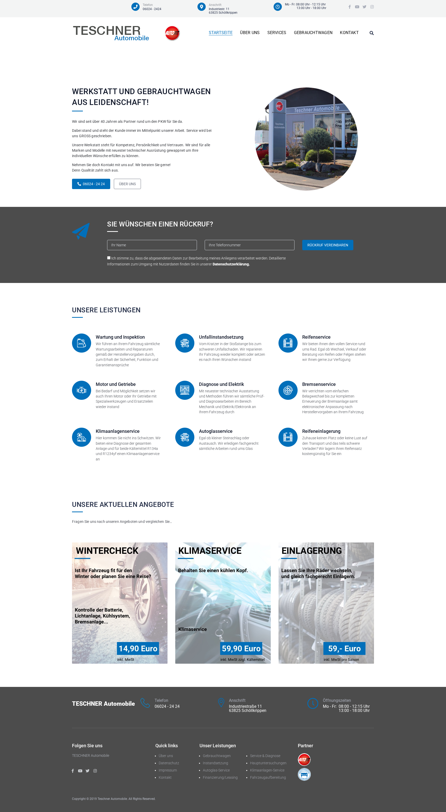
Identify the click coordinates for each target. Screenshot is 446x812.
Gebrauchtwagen (217, 756)
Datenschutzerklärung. (231, 264)
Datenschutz (169, 763)
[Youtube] (357, 7)
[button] (91, 184)
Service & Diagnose (265, 756)
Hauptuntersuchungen (268, 763)
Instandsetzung (215, 763)
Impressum (168, 770)
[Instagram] (372, 7)
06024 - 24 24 (167, 706)
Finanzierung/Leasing (220, 777)
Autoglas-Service (216, 770)
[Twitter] (365, 7)
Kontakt (165, 777)
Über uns (166, 756)
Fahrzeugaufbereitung (268, 777)
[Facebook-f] (350, 7)
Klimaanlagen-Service (267, 770)
